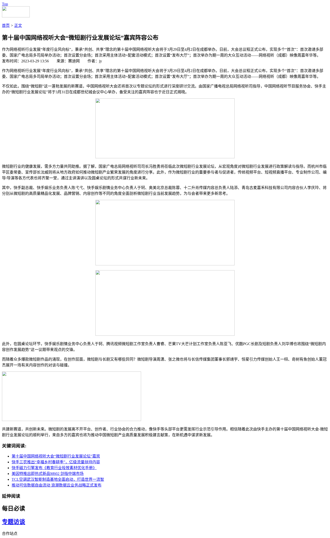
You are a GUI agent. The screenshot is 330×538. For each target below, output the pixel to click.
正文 (18, 25)
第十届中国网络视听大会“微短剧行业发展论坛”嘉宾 (56, 456)
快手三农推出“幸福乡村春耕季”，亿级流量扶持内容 (56, 462)
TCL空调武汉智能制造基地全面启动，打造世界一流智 (58, 479)
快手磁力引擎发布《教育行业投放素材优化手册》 (54, 468)
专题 (8, 522)
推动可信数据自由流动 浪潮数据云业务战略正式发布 (56, 485)
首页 (6, 25)
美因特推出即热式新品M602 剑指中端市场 (48, 474)
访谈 (19, 522)
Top (5, 4)
